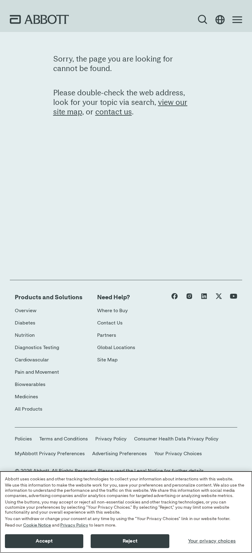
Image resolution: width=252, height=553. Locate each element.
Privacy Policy (74, 525)
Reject (130, 541)
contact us (113, 111)
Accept (44, 541)
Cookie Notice (37, 525)
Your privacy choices (212, 541)
